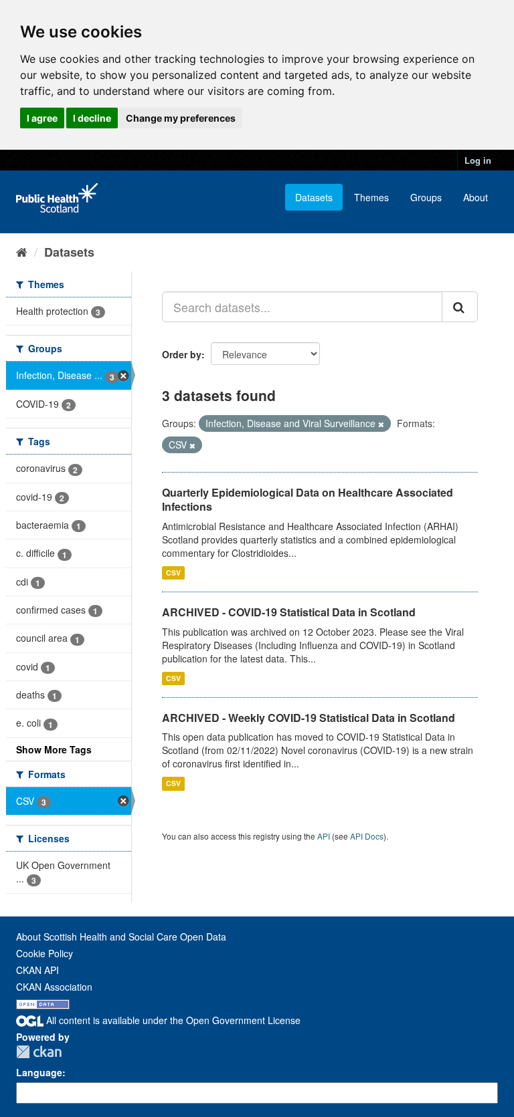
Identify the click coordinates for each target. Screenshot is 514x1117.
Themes (371, 197)
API (323, 836)
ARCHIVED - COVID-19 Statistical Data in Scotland (289, 612)
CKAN (39, 1052)
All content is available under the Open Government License (172, 1020)
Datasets (314, 197)
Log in (477, 160)
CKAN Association (54, 986)
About (475, 197)
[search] (460, 306)
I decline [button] (92, 118)
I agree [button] (42, 118)
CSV (173, 573)
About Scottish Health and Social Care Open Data (121, 936)
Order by (181, 354)
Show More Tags (54, 749)
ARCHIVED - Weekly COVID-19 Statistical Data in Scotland (308, 717)
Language (39, 1072)
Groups (426, 197)
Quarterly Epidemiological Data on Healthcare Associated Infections (307, 499)
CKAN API (37, 970)
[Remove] (381, 423)
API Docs (366, 836)
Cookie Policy (44, 953)
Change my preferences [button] (181, 118)
